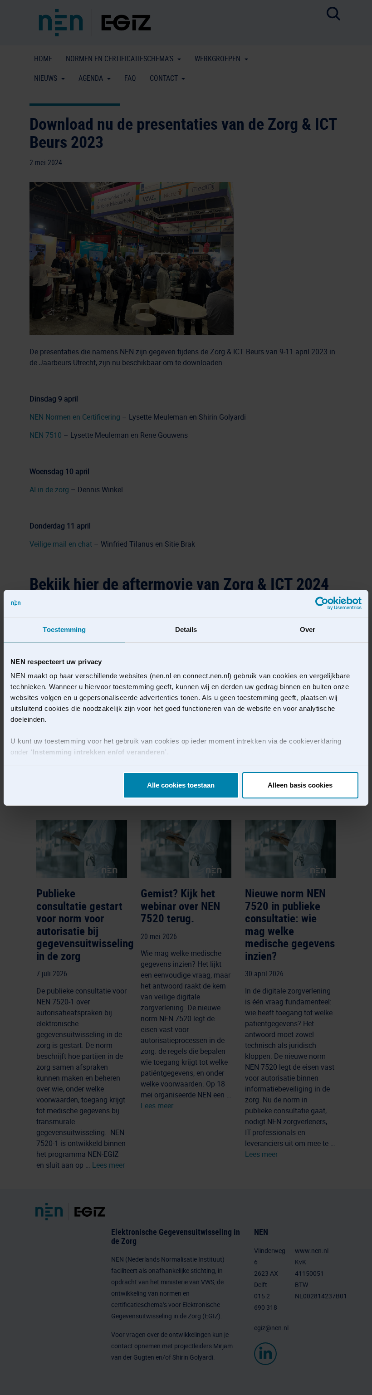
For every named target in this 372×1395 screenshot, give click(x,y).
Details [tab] (186, 629)
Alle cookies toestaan (181, 785)
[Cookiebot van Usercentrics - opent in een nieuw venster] (322, 603)
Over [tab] (307, 629)
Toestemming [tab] (64, 629)
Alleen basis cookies (300, 785)
